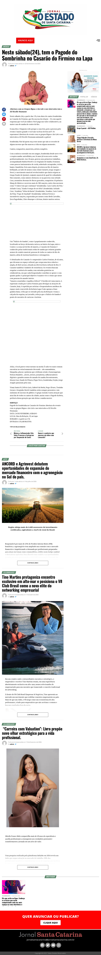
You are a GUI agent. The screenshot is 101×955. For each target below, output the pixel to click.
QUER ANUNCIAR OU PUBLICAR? (50, 916)
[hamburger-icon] (98, 40)
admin (12, 65)
